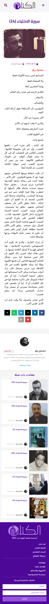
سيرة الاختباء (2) (19, 430)
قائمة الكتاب (40, 548)
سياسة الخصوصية (36, 575)
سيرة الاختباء (16, 64)
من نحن (42, 544)
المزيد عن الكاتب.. (24, 365)
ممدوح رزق (40, 351)
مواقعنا (42, 563)
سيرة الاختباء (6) (19, 501)
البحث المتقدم (39, 552)
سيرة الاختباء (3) (19, 477)
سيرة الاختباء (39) (19, 383)
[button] (42, 312)
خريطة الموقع (39, 556)
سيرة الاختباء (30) (19, 453)
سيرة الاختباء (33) (19, 406)
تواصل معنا (40, 567)
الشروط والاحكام (38, 571)
